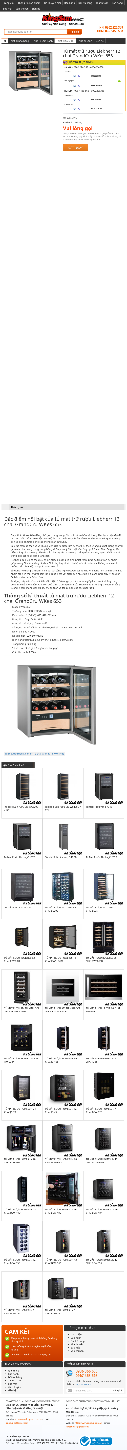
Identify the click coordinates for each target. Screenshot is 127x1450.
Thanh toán (102, 2)
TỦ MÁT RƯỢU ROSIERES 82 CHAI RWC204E (19, 959)
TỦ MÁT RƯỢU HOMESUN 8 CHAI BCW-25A (19, 1312)
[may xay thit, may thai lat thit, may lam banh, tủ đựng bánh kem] (63, 19)
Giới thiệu (76, 1334)
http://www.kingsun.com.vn (28, 1419)
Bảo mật (7, 8)
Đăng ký (117, 1390)
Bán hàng (117, 2)
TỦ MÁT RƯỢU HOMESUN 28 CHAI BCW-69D (61, 1161)
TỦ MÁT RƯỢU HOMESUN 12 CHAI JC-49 (61, 1110)
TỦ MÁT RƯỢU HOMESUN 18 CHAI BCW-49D (20, 1211)
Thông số (17, 507)
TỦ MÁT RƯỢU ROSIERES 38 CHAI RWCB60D (101, 959)
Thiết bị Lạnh (85, 40)
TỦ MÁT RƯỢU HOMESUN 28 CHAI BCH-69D (20, 1161)
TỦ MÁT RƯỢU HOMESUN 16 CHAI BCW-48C (61, 1211)
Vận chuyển (22, 8)
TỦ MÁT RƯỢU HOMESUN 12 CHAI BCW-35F (20, 1261)
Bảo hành (69, 2)
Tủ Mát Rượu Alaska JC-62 (18, 907)
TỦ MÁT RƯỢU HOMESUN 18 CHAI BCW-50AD (101, 1161)
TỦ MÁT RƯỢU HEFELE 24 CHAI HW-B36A (103, 1010)
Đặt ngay (75, 148)
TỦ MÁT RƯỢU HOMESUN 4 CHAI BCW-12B (101, 1110)
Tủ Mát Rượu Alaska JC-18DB (61, 857)
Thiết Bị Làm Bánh (43, 40)
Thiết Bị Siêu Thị (65, 40)
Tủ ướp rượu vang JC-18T (100, 806)
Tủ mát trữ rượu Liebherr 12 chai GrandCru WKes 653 (34, 753)
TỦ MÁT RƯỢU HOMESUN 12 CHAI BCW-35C (61, 1261)
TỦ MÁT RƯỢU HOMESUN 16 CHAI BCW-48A (102, 1211)
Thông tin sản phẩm (29, 2)
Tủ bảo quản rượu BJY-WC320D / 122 (21, 808)
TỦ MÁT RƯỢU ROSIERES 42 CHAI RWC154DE (60, 959)
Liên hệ (36, 8)
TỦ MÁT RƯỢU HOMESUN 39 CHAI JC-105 (61, 1060)
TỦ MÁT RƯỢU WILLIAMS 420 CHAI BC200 (61, 909)
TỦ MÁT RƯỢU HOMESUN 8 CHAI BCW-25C (60, 1312)
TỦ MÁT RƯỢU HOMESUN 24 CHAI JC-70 (20, 1110)
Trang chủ (8, 2)
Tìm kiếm (74, 31)
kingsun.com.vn (83, 1384)
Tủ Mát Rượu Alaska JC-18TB (19, 857)
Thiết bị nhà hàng (19, 40)
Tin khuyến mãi (52, 2)
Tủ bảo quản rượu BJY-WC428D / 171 (63, 808)
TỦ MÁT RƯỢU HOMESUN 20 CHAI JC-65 (101, 1060)
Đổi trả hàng (85, 2)
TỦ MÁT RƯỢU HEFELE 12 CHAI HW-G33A (21, 1060)
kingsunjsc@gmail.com (17, 1422)
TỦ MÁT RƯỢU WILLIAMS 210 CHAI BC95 (102, 909)
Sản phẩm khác (16, 765)
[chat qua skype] (119, 81)
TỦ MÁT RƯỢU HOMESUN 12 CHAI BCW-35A (101, 1261)
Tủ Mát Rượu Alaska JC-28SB (101, 857)
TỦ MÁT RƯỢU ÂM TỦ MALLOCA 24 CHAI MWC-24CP (62, 1010)
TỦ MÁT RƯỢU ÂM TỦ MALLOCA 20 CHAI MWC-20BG (21, 1010)
